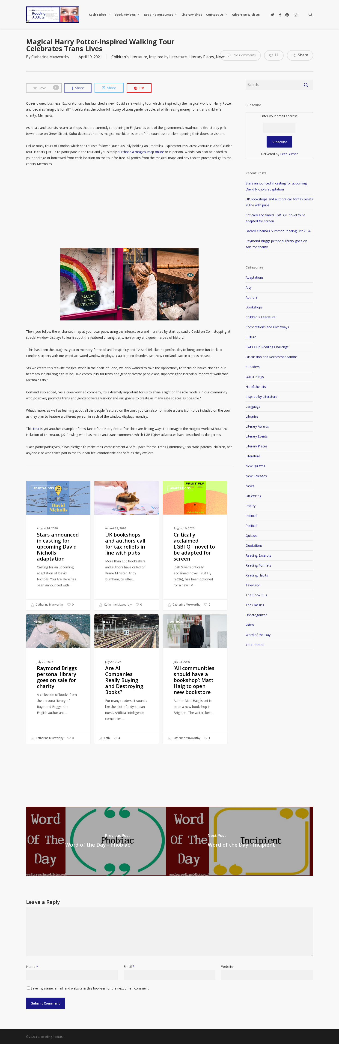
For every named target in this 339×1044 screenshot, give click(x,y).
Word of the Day (258, 635)
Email (129, 966)
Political (251, 515)
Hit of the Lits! (256, 386)
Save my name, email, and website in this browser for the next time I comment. (90, 988)
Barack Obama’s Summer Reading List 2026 (278, 231)
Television (253, 585)
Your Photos (255, 645)
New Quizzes (255, 466)
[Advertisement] (129, 207)
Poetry (251, 506)
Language (253, 406)
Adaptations (43, 488)
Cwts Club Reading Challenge (267, 347)
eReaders (253, 367)
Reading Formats (258, 565)
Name (32, 966)
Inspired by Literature (168, 56)
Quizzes (251, 535)
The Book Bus (256, 595)
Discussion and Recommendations (271, 357)
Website (227, 966)
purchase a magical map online (141, 152)
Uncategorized (256, 615)
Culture (251, 337)
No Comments (244, 55)
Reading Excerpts (258, 555)
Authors (177, 622)
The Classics (255, 605)
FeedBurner (289, 154)
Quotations (254, 545)
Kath (106, 738)
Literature (253, 456)
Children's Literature (129, 56)
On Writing (253, 496)
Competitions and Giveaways (267, 327)
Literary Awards (257, 426)
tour (36, 428)
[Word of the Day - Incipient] (241, 841)
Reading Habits (257, 575)
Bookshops (110, 488)
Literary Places (201, 56)
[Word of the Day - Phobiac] (98, 841)
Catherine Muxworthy (50, 56)
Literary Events (257, 436)
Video (250, 625)
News (37, 622)
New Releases (256, 476)
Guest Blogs (255, 376)
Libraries (252, 416)
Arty (249, 287)
